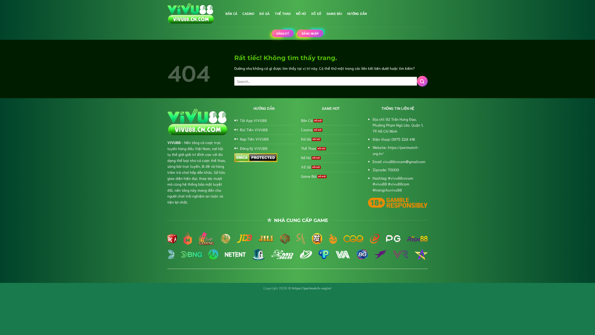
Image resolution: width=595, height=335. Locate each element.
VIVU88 (174, 142)
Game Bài (334, 13)
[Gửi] (422, 81)
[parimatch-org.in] (190, 13)
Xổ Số (316, 13)
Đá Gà (264, 13)
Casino (248, 13)
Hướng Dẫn (357, 13)
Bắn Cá (231, 13)
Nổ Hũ (301, 13)
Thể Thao (283, 13)
